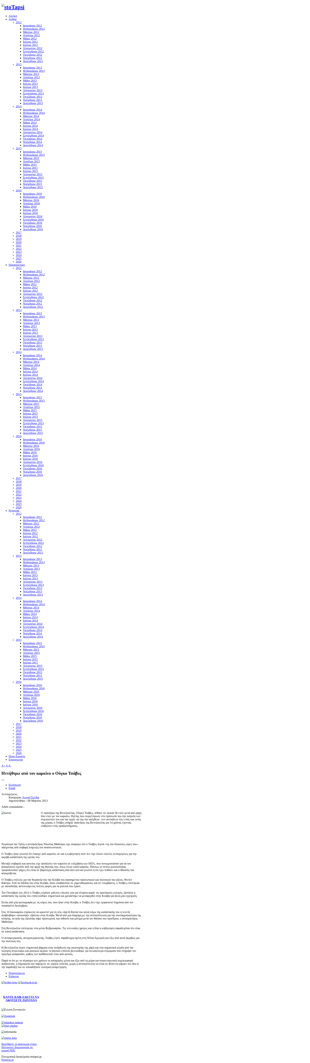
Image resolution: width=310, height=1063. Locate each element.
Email (12, 788)
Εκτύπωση (15, 784)
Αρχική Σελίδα (30, 797)
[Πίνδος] (9, 1025)
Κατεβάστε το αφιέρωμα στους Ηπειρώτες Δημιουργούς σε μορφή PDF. (19, 1047)
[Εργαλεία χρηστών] (2, 779)
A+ (3, 765)
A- (9, 765)
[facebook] (27, 982)
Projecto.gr (7, 1059)
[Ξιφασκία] (8, 1016)
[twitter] (9, 982)
